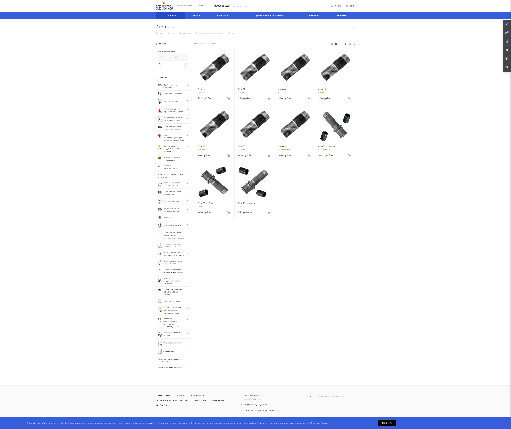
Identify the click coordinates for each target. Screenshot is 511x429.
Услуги (181, 395)
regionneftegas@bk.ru (255, 404)
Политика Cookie (318, 423)
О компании (163, 395)
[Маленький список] (332, 44)
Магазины (218, 400)
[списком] (350, 44)
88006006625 (222, 6)
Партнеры (200, 400)
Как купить (197, 395)
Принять (387, 423)
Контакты (161, 405)
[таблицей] (354, 44)
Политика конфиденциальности (328, 397)
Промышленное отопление (172, 400)
